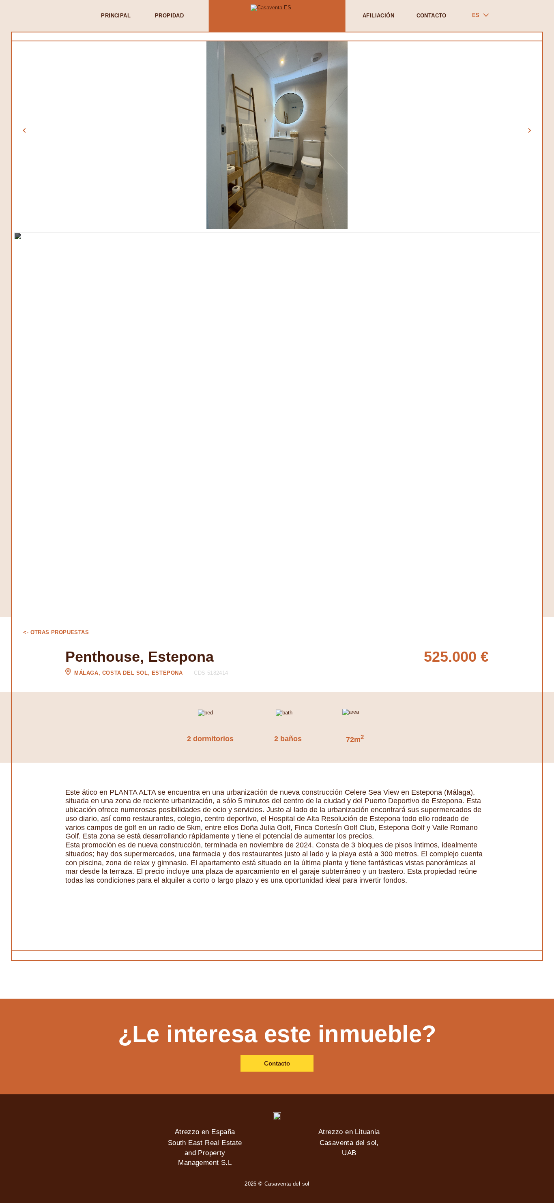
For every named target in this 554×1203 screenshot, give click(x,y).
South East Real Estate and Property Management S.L (205, 1153)
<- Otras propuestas (56, 632)
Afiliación (378, 16)
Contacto (432, 16)
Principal (116, 16)
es (475, 15)
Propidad (169, 16)
